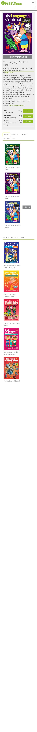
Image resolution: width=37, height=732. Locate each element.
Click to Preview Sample (18, 57)
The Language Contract (16, 105)
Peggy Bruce (9, 72)
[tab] (6, 135)
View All (27, 207)
